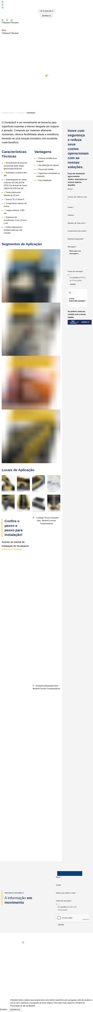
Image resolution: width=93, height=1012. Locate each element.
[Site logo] (6, 23)
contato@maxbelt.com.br (15, 969)
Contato (51, 950)
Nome (58, 877)
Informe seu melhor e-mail (66, 893)
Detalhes (4, 1010)
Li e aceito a (67, 908)
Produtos (20, 113)
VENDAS (84, 322)
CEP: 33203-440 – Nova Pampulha (60, 985)
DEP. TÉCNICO (73, 322)
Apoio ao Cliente (55, 942)
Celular (58, 885)
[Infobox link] (77, 227)
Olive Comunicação (63, 997)
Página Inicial (8, 113)
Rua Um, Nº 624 (53, 983)
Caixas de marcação (64, 901)
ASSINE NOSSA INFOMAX (68, 873)
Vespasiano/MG (53, 987)
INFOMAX (45, 16)
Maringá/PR (52, 973)
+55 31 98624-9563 (56, 991)
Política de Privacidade (57, 955)
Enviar (61, 925)
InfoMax (51, 946)
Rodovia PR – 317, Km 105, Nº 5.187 (59, 968)
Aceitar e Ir (15, 1010)
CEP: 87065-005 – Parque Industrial (60, 971)
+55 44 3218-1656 (45, 11)
